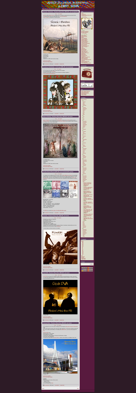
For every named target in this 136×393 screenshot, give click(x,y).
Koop (82, 47)
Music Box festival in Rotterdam (72, 326)
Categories (84, 239)
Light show (83, 259)
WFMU (45, 210)
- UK (57, 69)
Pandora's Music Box (85, 61)
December (84, 121)
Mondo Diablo (84, 49)
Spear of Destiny (46, 120)
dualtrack (83, 60)
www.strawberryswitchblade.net (49, 73)
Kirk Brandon (59, 120)
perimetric (83, 48)
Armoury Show (46, 332)
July (83, 116)
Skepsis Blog (83, 94)
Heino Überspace (84, 58)
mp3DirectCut (63, 329)
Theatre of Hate (46, 121)
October (84, 107)
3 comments (46, 212)
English (60, 69)
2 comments (46, 113)
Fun (82, 255)
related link (62, 113)
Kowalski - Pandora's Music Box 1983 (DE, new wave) (88, 199)
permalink (57, 113)
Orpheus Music (84, 39)
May (83, 113)
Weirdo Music (83, 35)
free (44, 330)
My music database (84, 31)
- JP (82, 249)
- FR (82, 245)
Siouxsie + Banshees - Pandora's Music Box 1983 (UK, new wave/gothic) (87, 184)
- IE (82, 247)
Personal (83, 256)
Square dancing (84, 42)
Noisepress (83, 56)
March (84, 104)
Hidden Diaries (84, 51)
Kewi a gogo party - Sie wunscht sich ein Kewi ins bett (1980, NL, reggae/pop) (87, 211)
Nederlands (83, 258)
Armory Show (56, 337)
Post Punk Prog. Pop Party (86, 59)
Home (82, 13)
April (84, 114)
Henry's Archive (84, 44)
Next (78, 388)
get (70, 329)
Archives (83, 97)
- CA (82, 243)
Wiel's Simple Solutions (85, 91)
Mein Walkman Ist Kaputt (67, 175)
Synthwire (83, 53)
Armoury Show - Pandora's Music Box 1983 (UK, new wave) (87, 206)
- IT (82, 248)
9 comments (46, 269)
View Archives (84, 99)
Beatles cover (51, 15)
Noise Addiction (84, 62)
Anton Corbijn (46, 17)
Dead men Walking (62, 121)
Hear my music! (84, 17)
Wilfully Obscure (84, 57)
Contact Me (83, 14)
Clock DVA (45, 276)
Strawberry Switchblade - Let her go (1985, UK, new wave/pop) (88, 188)
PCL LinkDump (84, 38)
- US (82, 252)
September (85, 108)
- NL (82, 250)
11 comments (46, 385)
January (84, 133)
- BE (82, 242)
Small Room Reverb (85, 45)
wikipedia (58, 226)
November (85, 122)
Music (55, 69)
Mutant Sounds (84, 36)
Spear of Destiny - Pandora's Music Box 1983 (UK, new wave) (87, 192)
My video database (84, 32)
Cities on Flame (84, 46)
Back (43, 388)
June (84, 112)
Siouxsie (44, 15)
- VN (82, 253)
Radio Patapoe (84, 93)
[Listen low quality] (46, 60)
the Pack (68, 120)
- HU (82, 246)
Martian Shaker (84, 40)
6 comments (46, 168)
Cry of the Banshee (63, 16)
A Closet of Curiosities (85, 43)
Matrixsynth (83, 54)
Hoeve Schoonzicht (85, 92)
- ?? (82, 254)
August (84, 101)
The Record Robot (84, 41)
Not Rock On (83, 50)
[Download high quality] (47, 61)
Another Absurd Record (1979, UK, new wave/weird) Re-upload (87, 195)
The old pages (84, 33)
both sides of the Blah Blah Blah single (58, 210)
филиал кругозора (85, 52)
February (84, 105)
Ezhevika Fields (84, 55)
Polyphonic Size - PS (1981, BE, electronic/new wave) (88, 218)
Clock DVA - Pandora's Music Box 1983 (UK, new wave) (88, 203)
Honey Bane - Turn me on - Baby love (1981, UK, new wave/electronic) (88, 215)
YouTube (53, 71)
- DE (82, 244)
